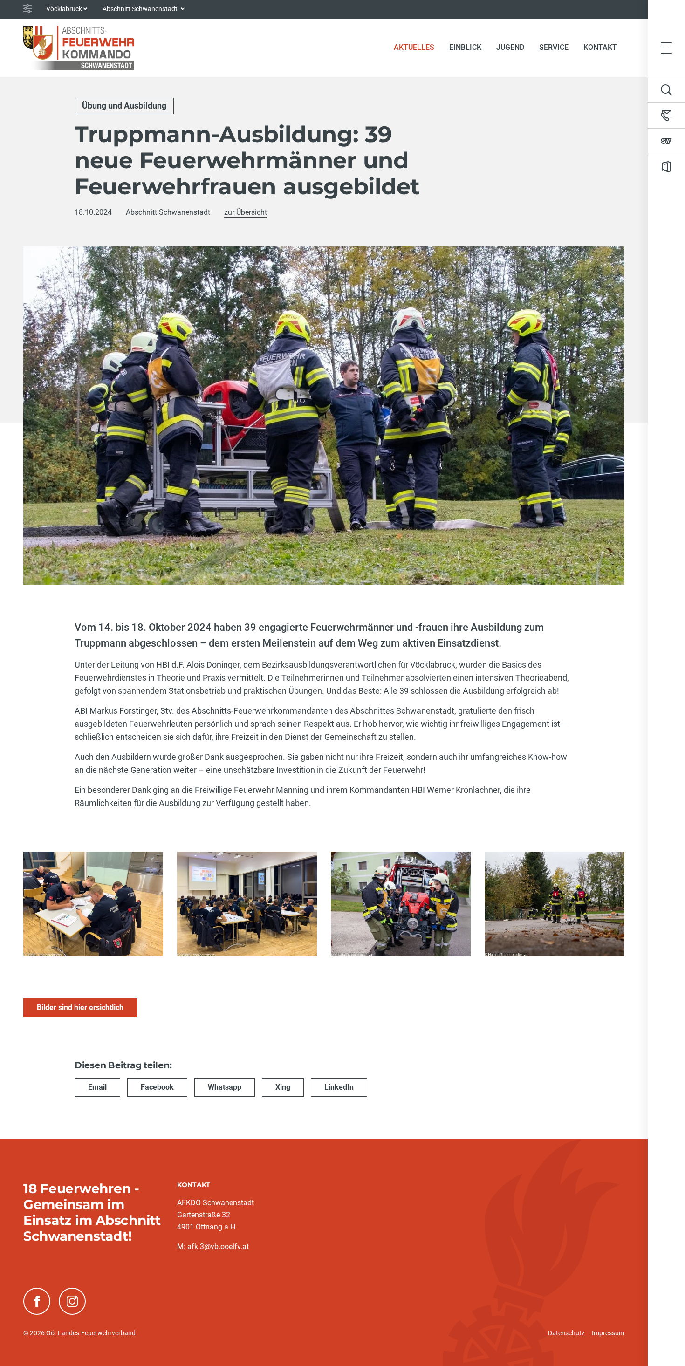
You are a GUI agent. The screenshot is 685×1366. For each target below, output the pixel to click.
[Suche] (666, 89)
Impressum (608, 1333)
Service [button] (554, 47)
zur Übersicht (245, 212)
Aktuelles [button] (414, 47)
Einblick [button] (465, 47)
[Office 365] (666, 166)
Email (97, 1087)
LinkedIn (339, 1087)
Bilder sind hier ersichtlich (80, 1007)
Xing (282, 1087)
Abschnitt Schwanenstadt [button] (141, 9)
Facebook (157, 1087)
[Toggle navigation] (666, 47)
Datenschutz (566, 1333)
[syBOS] (666, 141)
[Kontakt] (666, 115)
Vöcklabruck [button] (64, 9)
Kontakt (600, 47)
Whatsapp (224, 1087)
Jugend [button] (510, 47)
